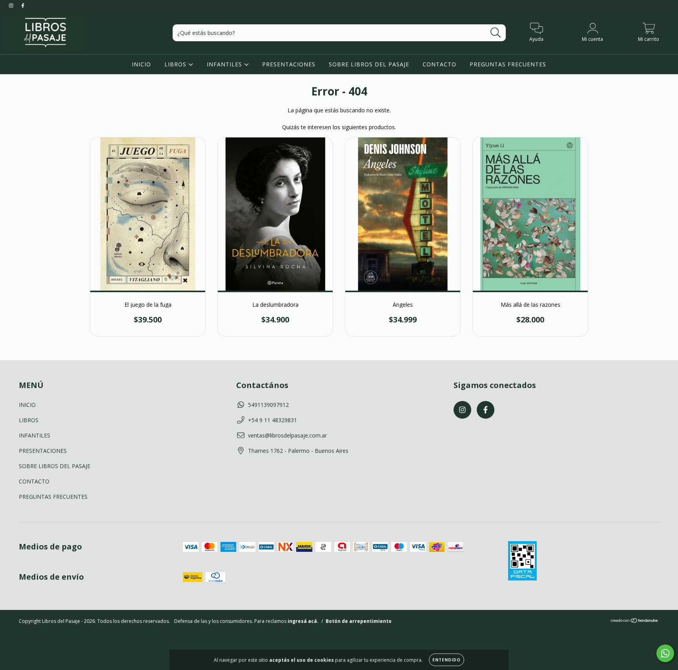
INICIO (141, 64)
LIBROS (176, 64)
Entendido (446, 660)
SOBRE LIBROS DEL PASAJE (369, 64)
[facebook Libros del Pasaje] (23, 5)
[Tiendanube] (634, 621)
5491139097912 (268, 404)
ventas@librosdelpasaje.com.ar (287, 435)
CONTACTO (439, 64)
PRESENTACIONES (288, 64)
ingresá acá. (303, 621)
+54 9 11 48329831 (272, 420)
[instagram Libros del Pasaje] (12, 5)
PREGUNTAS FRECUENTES (508, 64)
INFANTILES (225, 64)
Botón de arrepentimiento (359, 621)
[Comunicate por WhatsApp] (665, 653)
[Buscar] (496, 33)
